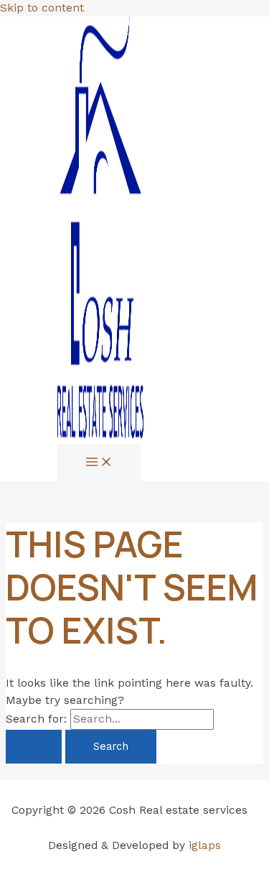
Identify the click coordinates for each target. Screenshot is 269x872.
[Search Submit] (34, 747)
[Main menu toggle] (99, 463)
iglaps (205, 845)
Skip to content (42, 7)
